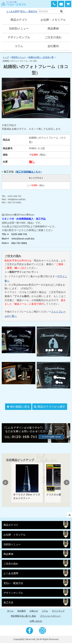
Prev (5, 482)
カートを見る (68, 4)
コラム (19, 46)
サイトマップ (58, 611)
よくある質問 (12, 11)
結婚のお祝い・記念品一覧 (41, 57)
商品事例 (53, 28)
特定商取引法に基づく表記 (23, 616)
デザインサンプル (19, 37)
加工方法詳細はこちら (28, 171)
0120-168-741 (54, 4)
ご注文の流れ (53, 37)
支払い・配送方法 (28, 11)
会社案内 (53, 46)
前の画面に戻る (20, 406)
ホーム (10, 611)
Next (66, 482)
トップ (6, 57)
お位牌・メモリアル (53, 19)
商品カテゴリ (18, 19)
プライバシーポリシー (50, 616)
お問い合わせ (61, 4)
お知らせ (34, 611)
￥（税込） (38, 185)
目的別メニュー (19, 28)
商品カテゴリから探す (51, 406)
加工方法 (8, 602)
